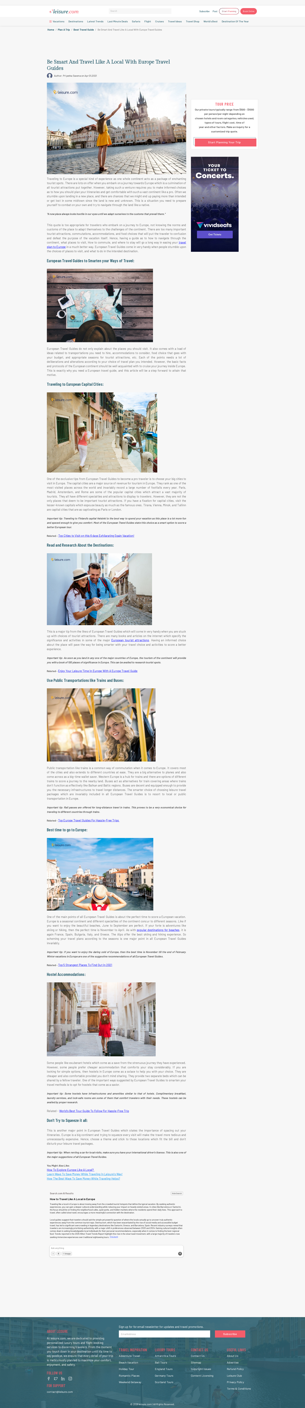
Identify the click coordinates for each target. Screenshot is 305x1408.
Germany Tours (164, 1375)
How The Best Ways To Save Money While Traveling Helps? (83, 1178)
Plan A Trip (64, 29)
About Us (232, 1355)
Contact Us (198, 1355)
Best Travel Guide (84, 29)
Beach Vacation (128, 1362)
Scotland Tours (164, 1382)
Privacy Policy (235, 1382)
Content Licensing (202, 1375)
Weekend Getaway (130, 1382)
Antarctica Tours (165, 1355)
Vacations (58, 21)
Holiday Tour (126, 1369)
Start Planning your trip (224, 142)
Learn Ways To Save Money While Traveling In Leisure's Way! (85, 1174)
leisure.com (145, 1404)
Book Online (248, 11)
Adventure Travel (129, 1355)
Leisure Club (234, 1375)
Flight (147, 21)
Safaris (136, 21)
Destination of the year (235, 21)
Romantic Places (129, 1375)
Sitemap (196, 1362)
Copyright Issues (201, 1369)
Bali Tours (161, 1362)
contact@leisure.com (60, 1391)
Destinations (75, 21)
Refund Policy (235, 1369)
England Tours (164, 1369)
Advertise (233, 1362)
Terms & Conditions (239, 1388)
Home (50, 29)
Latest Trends (95, 21)
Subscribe (204, 11)
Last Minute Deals (118, 21)
